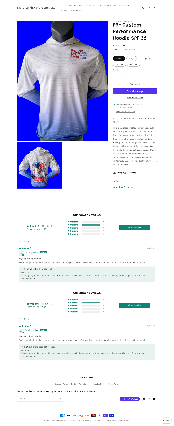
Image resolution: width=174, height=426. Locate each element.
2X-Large (119, 64)
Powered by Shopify (73, 420)
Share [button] (118, 181)
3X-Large (133, 64)
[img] (25, 248)
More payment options (135, 97)
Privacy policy (98, 420)
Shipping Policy (99, 384)
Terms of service (111, 420)
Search (58, 384)
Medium (119, 58)
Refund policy (84, 384)
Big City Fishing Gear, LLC (58, 420)
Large (131, 58)
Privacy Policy (113, 384)
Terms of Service (70, 384)
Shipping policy (124, 420)
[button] (77, 5)
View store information (125, 111)
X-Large (143, 58)
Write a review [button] (134, 227)
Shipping (116, 49)
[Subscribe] (60, 399)
